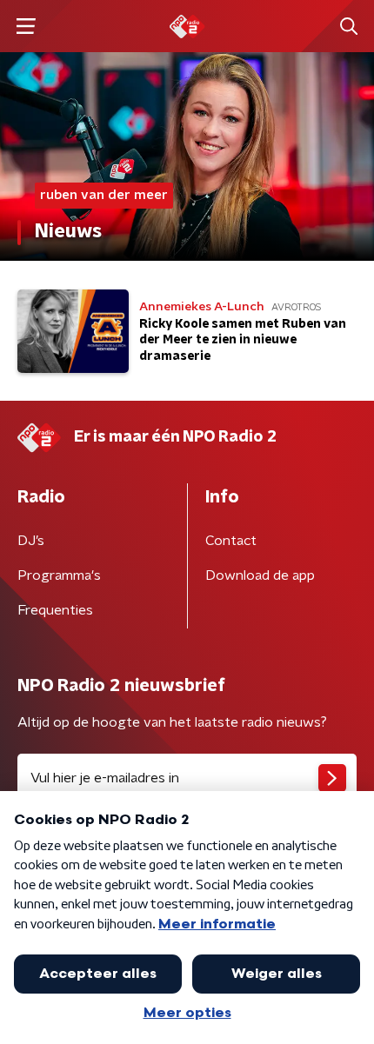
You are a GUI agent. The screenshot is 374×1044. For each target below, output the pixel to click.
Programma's (59, 575)
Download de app (260, 575)
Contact (231, 541)
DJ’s (30, 541)
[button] (26, 26)
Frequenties (55, 610)
